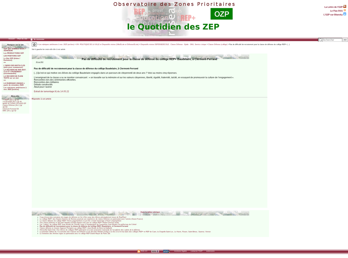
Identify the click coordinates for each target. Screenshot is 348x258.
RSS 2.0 (143, 251)
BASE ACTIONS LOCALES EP (14, 103)
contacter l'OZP (196, 251)
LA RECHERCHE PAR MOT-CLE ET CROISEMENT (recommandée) (15, 71)
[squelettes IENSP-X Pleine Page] (166, 251)
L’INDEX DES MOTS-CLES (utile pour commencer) (14, 66)
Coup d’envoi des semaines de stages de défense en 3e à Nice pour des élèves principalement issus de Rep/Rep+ (83, 217)
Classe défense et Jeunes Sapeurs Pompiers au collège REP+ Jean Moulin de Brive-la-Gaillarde (76, 228)
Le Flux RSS (336, 11)
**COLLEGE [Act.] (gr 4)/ (12, 102)
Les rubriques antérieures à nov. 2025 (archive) (15, 88)
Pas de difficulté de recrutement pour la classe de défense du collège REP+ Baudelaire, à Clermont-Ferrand (84, 226)
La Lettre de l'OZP (333, 7)
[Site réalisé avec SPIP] (155, 251)
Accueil (12, 39)
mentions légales (180, 251)
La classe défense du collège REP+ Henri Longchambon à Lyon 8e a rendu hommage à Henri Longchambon (80, 221)
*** (5, 63)
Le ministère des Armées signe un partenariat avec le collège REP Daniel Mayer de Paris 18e (75, 233)
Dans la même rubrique (150, 212)
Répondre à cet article (41, 99)
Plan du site (22, 39)
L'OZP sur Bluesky (333, 14)
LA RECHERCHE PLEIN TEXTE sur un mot (13, 77)
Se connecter (38, 39)
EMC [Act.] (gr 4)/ (9, 111)
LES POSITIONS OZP (12, 56)
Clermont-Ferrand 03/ (11, 109)
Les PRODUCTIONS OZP (14, 53)
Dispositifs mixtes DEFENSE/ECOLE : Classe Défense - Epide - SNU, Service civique (173, 44)
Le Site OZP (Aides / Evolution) (12, 59)
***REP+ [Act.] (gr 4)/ (11, 100)
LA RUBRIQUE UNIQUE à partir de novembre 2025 (14, 84)
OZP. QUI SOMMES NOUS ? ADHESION (15, 50)
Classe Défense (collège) (217, 44)
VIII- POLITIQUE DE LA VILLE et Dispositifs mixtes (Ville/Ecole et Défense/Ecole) (107, 44)
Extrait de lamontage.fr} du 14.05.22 (51, 91)
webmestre (210, 251)
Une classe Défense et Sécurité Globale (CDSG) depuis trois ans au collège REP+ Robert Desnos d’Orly (79, 223)
